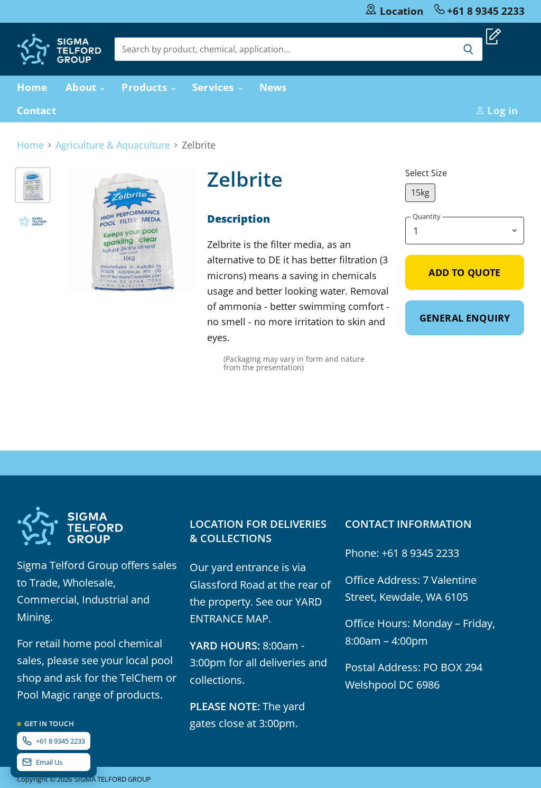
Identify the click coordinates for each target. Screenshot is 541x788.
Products (146, 87)
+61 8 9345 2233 (486, 10)
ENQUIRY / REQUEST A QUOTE (443, 87)
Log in (501, 110)
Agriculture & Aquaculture (112, 145)
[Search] (469, 49)
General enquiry (464, 317)
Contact (36, 110)
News (273, 87)
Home (32, 87)
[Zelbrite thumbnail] (33, 185)
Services (214, 87)
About (82, 87)
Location (401, 10)
